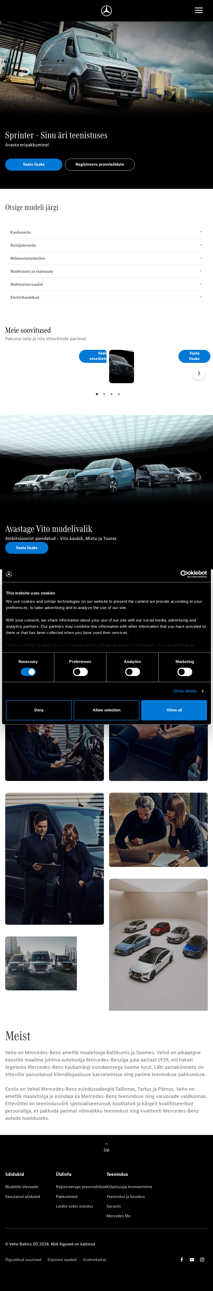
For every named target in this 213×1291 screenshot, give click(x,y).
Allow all (174, 710)
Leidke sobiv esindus (74, 1206)
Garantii (113, 1206)
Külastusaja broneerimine (129, 1186)
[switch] (80, 672)
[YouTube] (192, 1259)
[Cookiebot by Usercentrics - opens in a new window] (184, 574)
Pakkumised (66, 1196)
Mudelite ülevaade (21, 1186)
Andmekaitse (94, 1259)
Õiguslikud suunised (23, 1259)
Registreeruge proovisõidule (81, 1186)
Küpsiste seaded (62, 1259)
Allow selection (107, 710)
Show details (185, 691)
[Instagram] (202, 1259)
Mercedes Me (118, 1216)
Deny (39, 710)
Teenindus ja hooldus (125, 1196)
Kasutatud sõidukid (22, 1196)
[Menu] (199, 11)
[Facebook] (182, 1259)
